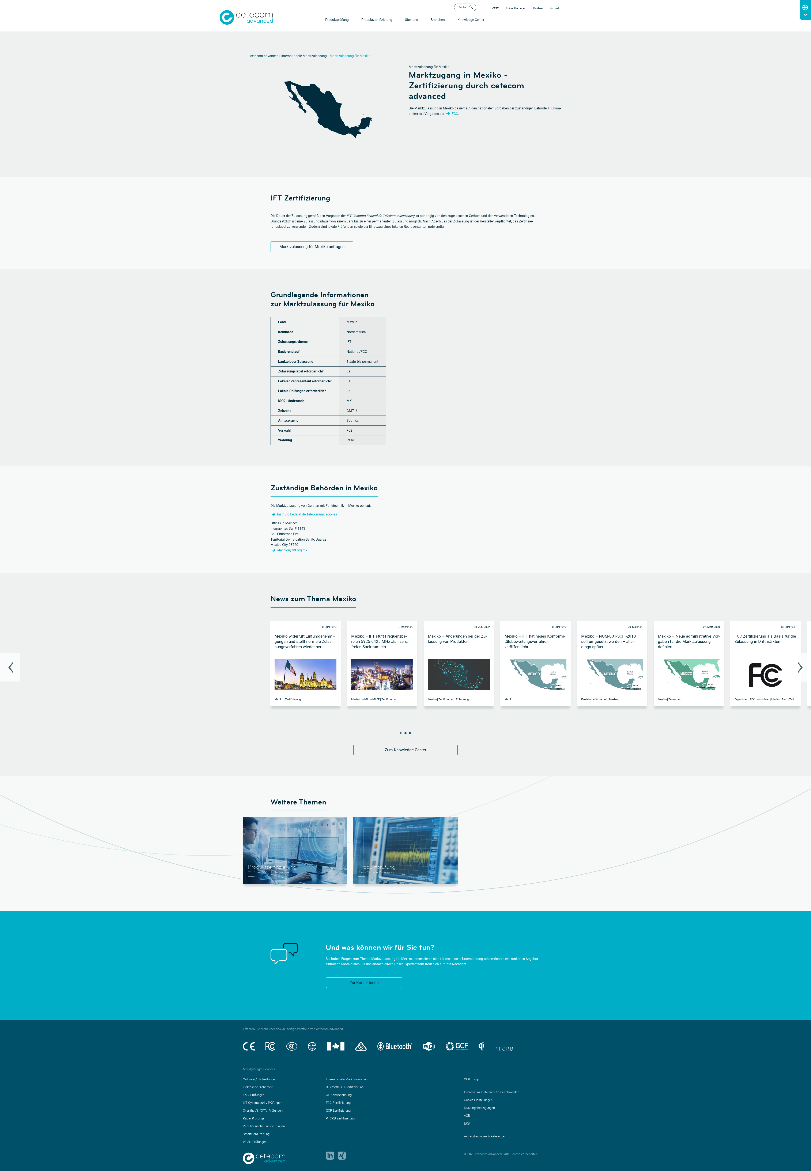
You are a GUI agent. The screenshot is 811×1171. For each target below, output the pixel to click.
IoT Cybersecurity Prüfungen (262, 1103)
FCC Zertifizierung (338, 1103)
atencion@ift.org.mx (292, 550)
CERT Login (472, 1079)
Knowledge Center (470, 20)
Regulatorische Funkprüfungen (264, 1126)
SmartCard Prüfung (256, 1134)
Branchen (438, 20)
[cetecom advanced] (246, 17)
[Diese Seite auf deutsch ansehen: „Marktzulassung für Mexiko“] (805, 14)
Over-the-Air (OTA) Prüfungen (263, 1110)
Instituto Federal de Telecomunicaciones (307, 514)
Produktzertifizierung (376, 20)
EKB (467, 1123)
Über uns (411, 20)
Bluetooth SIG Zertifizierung (344, 1087)
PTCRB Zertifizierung (340, 1118)
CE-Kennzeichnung (339, 1095)
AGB (467, 1116)
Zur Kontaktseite (364, 982)
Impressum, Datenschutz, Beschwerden (491, 1092)
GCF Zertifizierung (338, 1110)
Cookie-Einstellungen (478, 1100)
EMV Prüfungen (253, 1095)
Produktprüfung (337, 20)
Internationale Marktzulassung (304, 56)
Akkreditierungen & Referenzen (485, 1136)
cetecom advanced (264, 56)
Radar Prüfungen (254, 1118)
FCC (455, 114)
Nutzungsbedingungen (479, 1108)
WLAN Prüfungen (255, 1142)
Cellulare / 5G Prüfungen (259, 1079)
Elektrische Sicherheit (258, 1087)
